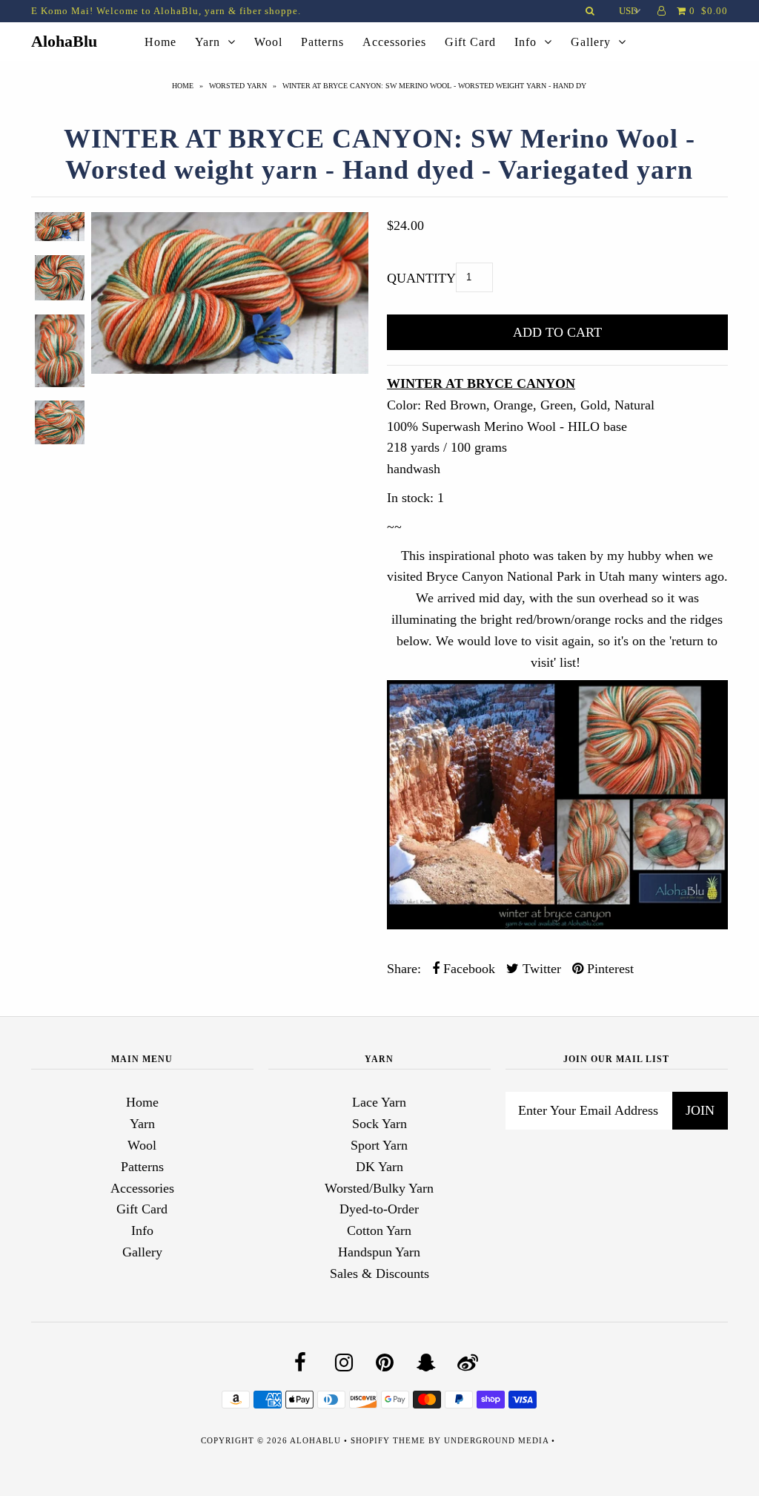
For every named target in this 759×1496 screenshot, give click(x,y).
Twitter (540, 968)
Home (160, 42)
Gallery (591, 42)
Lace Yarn (379, 1102)
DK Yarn (379, 1166)
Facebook (467, 968)
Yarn (207, 42)
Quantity (421, 278)
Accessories (394, 42)
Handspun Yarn (379, 1252)
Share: (404, 968)
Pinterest (608, 968)
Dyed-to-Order (379, 1209)
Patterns (322, 42)
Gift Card (470, 42)
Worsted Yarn (238, 86)
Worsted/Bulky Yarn (379, 1188)
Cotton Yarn (379, 1230)
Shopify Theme (388, 1440)
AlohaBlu (64, 41)
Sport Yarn (379, 1145)
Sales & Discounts (379, 1273)
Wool (268, 42)
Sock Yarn (379, 1123)
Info (525, 42)
